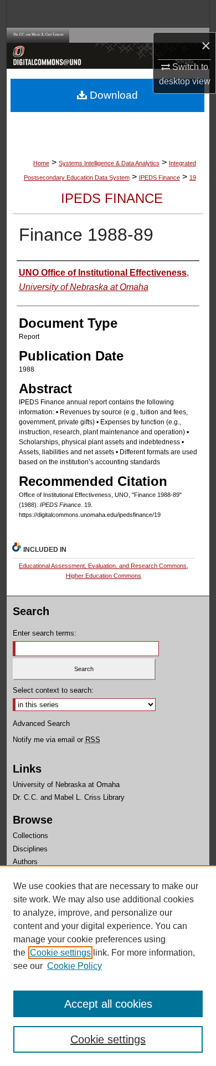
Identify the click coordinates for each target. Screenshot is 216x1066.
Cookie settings (60, 952)
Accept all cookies (108, 1004)
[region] (108, 965)
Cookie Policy (74, 966)
